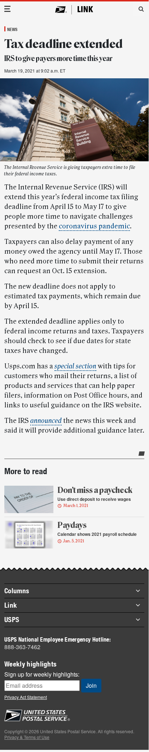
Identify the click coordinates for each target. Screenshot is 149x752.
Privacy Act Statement (25, 697)
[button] (138, 8)
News (12, 29)
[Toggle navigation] (7, 9)
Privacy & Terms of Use (26, 737)
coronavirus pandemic (94, 226)
